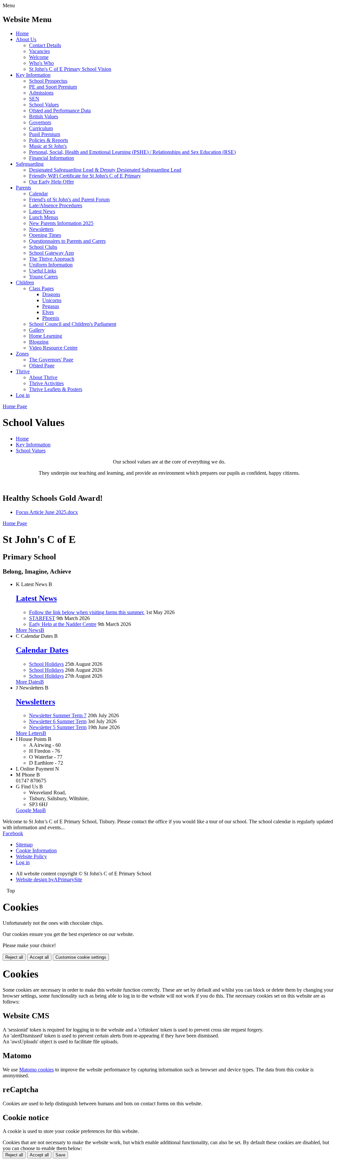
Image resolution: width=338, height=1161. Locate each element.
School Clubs (43, 247)
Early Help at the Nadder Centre (62, 624)
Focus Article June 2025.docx (47, 512)
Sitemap (24, 844)
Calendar (38, 193)
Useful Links (42, 270)
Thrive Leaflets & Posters (55, 389)
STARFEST (42, 618)
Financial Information (51, 158)
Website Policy (31, 856)
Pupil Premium (44, 134)
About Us (26, 39)
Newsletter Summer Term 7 (57, 715)
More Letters (31, 733)
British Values (43, 116)
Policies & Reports (48, 140)
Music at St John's (48, 146)
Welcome (39, 57)
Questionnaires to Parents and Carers (67, 241)
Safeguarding (30, 164)
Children (25, 282)
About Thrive (43, 377)
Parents (23, 187)
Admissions (41, 93)
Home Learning (45, 336)
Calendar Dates (42, 650)
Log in (23, 395)
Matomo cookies (36, 1069)
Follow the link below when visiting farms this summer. (87, 612)
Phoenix (50, 318)
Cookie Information (36, 850)
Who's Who (41, 63)
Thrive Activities (46, 383)
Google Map (31, 810)
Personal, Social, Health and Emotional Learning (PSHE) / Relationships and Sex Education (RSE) (132, 152)
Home (22, 33)
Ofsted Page (41, 365)
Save (60, 1154)
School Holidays (46, 664)
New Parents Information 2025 (61, 223)
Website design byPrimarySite (49, 879)
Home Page (15, 406)
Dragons (51, 294)
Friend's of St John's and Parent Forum (69, 199)
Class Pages (41, 288)
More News (30, 630)
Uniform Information (51, 265)
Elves (48, 312)
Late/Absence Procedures (55, 205)
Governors (40, 122)
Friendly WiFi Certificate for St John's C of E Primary (85, 176)
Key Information (33, 75)
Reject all (14, 957)
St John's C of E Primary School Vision (70, 69)
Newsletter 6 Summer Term (57, 721)
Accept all (39, 957)
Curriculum (41, 128)
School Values (44, 104)
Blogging (39, 342)
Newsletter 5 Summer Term (57, 727)
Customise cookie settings (80, 957)
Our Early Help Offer (51, 181)
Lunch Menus (43, 217)
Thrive (23, 371)
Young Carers (43, 276)
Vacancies (39, 51)
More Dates (30, 682)
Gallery (37, 330)
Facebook (13, 833)
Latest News (42, 211)
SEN (34, 98)
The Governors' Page (51, 359)
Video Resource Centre (53, 348)
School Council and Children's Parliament (72, 324)
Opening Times (45, 235)
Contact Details (45, 45)
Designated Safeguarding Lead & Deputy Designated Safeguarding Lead (105, 170)
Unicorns (51, 300)
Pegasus (50, 306)
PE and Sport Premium (53, 87)
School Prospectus (48, 81)
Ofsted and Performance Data (60, 110)
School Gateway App (51, 253)
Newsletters (41, 229)
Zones (22, 353)
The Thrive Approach (51, 259)
